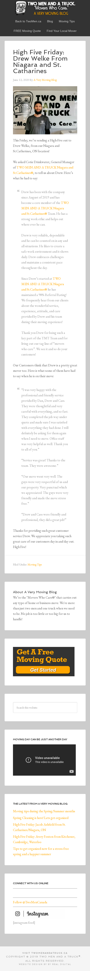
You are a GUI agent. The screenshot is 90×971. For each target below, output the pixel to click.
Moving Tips (35, 564)
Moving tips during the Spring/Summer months (44, 811)
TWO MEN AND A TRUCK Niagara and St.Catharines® (45, 208)
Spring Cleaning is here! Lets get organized (40, 818)
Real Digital (61, 964)
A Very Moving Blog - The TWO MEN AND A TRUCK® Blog (45, 8)
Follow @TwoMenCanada (30, 902)
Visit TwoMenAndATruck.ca (45, 953)
